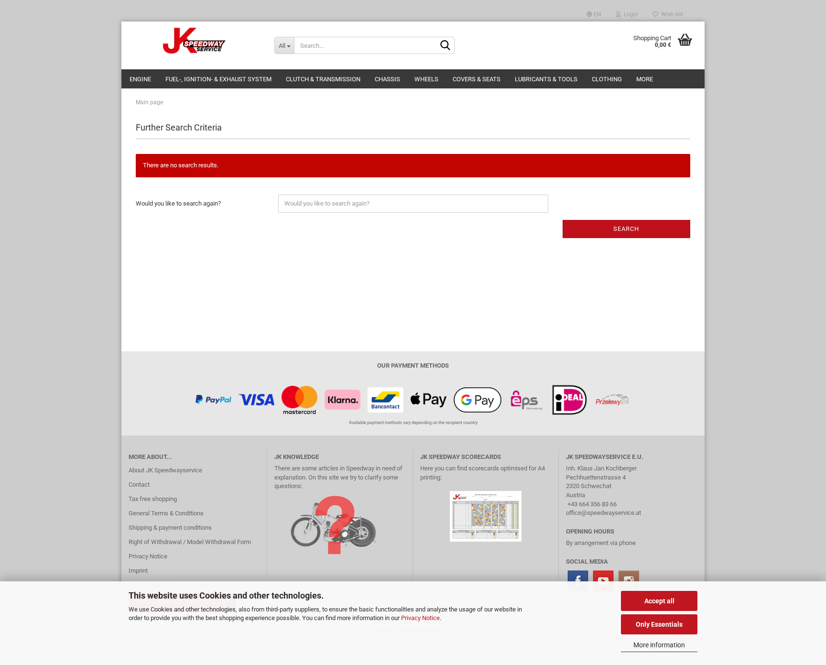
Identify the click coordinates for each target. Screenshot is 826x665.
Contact (139, 484)
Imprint (138, 570)
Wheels (426, 79)
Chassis (387, 79)
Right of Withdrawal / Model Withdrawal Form (190, 541)
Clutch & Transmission (323, 79)
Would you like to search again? (178, 203)
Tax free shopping (153, 498)
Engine (140, 79)
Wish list (670, 14)
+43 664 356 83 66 (592, 504)
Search (626, 228)
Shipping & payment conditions (170, 527)
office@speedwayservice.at (603, 512)
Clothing (607, 79)
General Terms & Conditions (166, 513)
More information (659, 645)
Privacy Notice (420, 617)
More (644, 79)
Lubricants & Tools (546, 79)
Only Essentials (659, 624)
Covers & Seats (476, 79)
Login (629, 14)
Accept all (659, 601)
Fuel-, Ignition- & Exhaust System (218, 79)
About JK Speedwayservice (165, 470)
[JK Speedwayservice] (194, 41)
